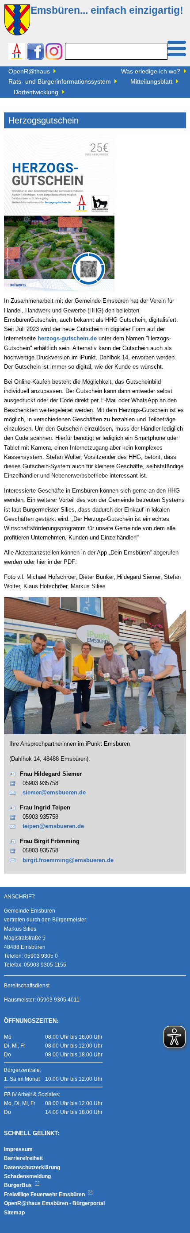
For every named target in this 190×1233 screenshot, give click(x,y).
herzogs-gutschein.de (67, 338)
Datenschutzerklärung (32, 1167)
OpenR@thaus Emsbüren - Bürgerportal (54, 1203)
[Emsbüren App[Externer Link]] (17, 52)
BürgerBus (18, 1185)
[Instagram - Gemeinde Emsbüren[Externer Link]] (54, 52)
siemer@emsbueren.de (54, 793)
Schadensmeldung (27, 1176)
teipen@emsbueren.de (53, 826)
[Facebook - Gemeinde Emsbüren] (35, 52)
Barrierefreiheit (23, 1158)
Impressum (18, 1149)
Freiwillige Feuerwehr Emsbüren (45, 1194)
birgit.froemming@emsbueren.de (68, 860)
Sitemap (14, 1213)
